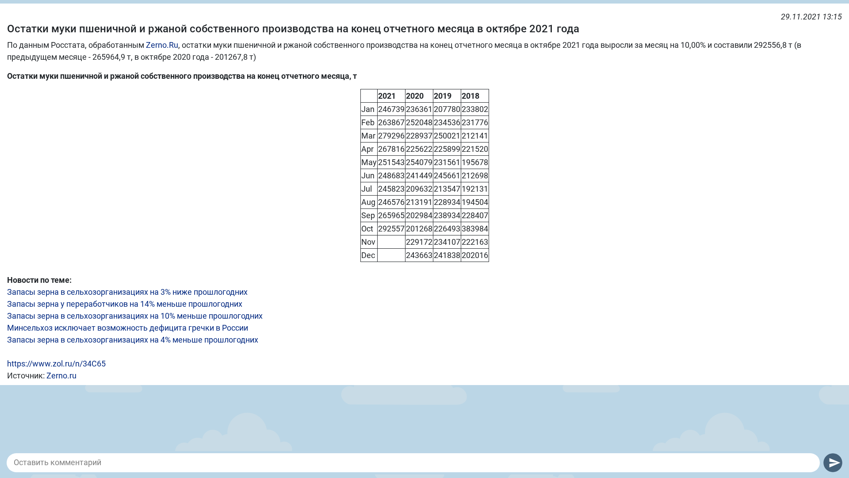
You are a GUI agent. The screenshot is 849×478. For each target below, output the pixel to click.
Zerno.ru (61, 375)
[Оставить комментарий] (413, 462)
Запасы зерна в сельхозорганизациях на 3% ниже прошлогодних (127, 292)
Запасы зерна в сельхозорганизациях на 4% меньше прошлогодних (132, 339)
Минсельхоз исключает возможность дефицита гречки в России (127, 327)
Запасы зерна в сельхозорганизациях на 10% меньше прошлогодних (135, 315)
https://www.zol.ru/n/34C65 (56, 363)
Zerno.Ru (162, 45)
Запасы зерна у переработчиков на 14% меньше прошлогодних (124, 303)
